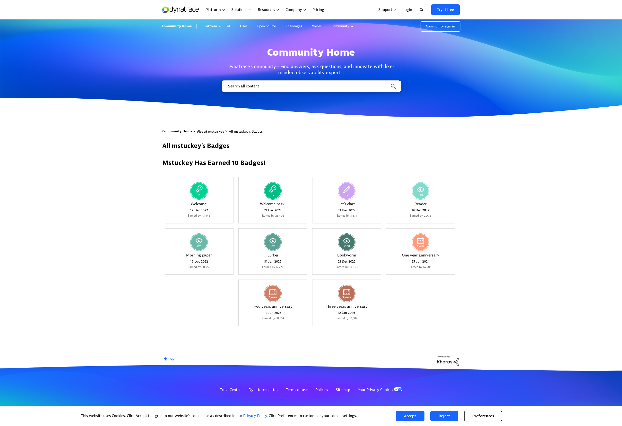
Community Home (177, 26)
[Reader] (420, 191)
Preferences (483, 416)
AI (228, 26)
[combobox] (311, 86)
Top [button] (171, 359)
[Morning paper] (199, 242)
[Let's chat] (346, 191)
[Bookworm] (346, 242)
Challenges (294, 26)
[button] (410, 416)
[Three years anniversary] (346, 293)
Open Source (266, 26)
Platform (210, 26)
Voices (316, 26)
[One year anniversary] (420, 242)
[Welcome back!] (273, 191)
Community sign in (440, 26)
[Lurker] (273, 242)
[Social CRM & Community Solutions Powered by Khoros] (448, 360)
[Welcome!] (199, 191)
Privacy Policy (255, 415)
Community (340, 26)
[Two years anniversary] (273, 293)
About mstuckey (210, 131)
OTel (243, 26)
